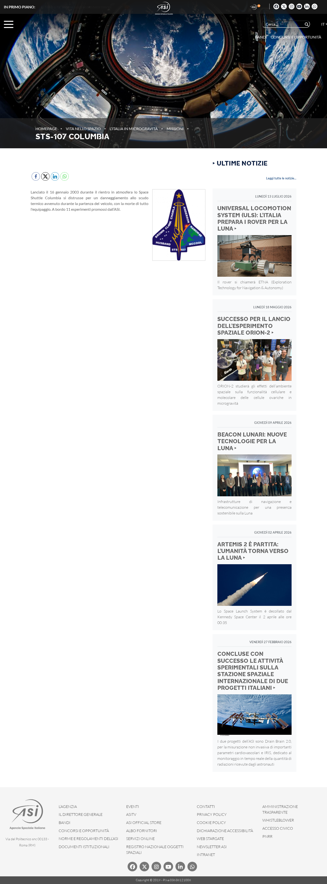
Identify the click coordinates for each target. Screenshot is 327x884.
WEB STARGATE (210, 838)
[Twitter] (284, 6)
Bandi (261, 37)
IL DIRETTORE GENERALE (80, 814)
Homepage (46, 128)
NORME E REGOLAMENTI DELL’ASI (88, 838)
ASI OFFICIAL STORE (143, 822)
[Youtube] (299, 6)
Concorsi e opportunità (296, 37)
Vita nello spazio (83, 128)
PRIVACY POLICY (212, 814)
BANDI (64, 822)
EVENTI (132, 806)
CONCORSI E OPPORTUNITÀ (84, 830)
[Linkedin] (307, 6)
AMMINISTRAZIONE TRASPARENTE (280, 809)
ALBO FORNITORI (141, 830)
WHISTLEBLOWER (278, 820)
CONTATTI (206, 806)
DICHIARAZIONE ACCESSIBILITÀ (225, 830)
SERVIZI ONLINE (140, 838)
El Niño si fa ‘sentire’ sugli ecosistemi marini (76, 7)
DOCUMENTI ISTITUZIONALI (84, 846)
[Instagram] (291, 6)
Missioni (175, 128)
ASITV (131, 814)
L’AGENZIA (68, 806)
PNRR (267, 836)
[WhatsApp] (314, 6)
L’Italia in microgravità (134, 128)
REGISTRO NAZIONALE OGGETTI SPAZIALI (155, 849)
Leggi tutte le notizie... (281, 178)
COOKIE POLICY (211, 822)
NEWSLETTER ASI (212, 846)
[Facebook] (276, 6)
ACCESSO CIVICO (277, 828)
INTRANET (206, 854)
